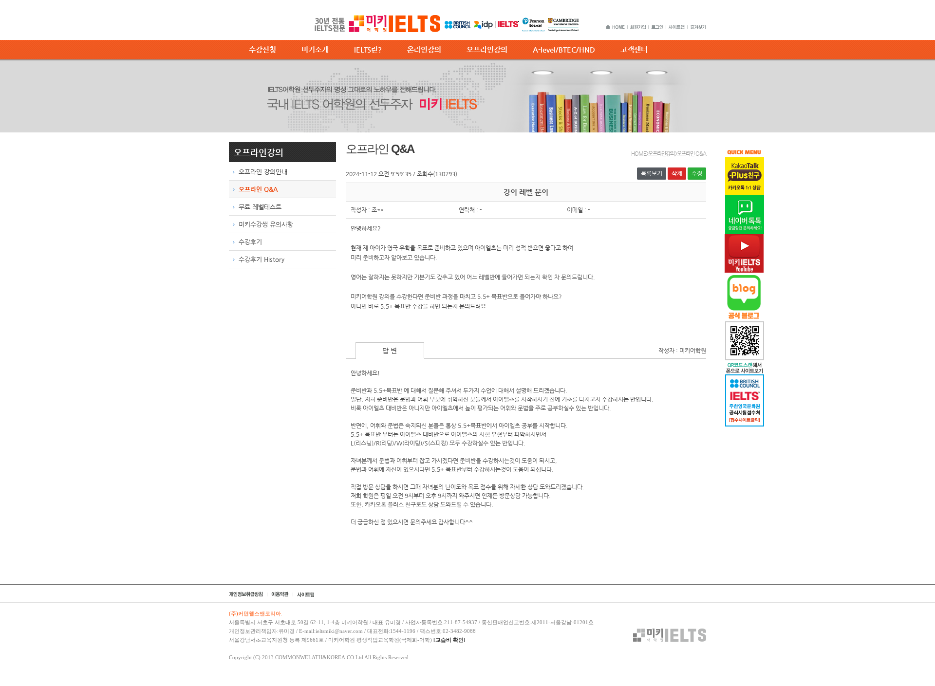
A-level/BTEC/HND (564, 49)
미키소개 (315, 49)
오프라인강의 (487, 49)
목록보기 (651, 173)
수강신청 (262, 49)
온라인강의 (424, 49)
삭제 (677, 173)
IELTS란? (368, 49)
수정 (697, 173)
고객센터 (634, 49)
